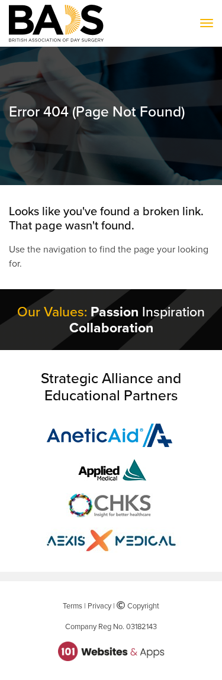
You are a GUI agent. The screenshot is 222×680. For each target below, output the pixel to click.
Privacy (99, 605)
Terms (72, 605)
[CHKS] (111, 503)
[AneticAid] (111, 434)
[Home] (56, 23)
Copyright (141, 605)
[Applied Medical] (111, 468)
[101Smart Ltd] (111, 650)
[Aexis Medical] (111, 538)
